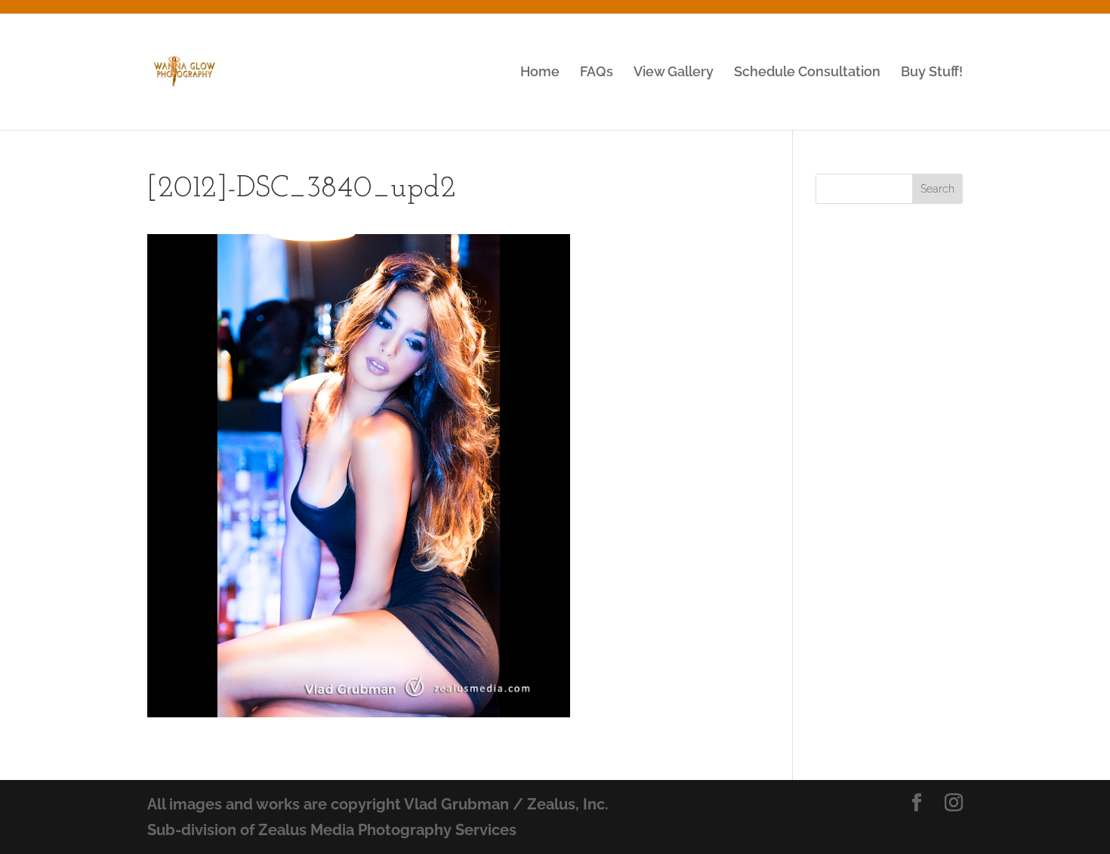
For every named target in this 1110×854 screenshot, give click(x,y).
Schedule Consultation (807, 72)
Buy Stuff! (932, 72)
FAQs (596, 72)
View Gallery (674, 72)
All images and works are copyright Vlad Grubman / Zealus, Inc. (378, 804)
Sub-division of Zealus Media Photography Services (331, 830)
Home (540, 72)
